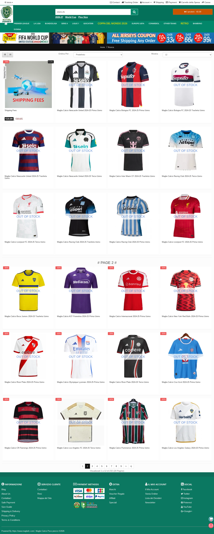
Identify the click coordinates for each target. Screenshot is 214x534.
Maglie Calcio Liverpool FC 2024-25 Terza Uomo (25, 242)
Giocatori (88, 23)
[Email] (211, 525)
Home (102, 47)
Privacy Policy (8, 515)
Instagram (188, 498)
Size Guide (6, 507)
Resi (39, 494)
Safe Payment (8, 502)
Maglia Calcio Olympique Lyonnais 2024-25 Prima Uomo (81, 382)
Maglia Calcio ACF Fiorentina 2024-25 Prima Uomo (78, 316)
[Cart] (211, 519)
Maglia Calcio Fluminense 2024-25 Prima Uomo (129, 448)
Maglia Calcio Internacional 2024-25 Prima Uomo (130, 316)
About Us (5, 494)
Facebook (187, 489)
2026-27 (59, 17)
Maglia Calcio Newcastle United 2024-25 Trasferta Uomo (26, 177)
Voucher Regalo (116, 494)
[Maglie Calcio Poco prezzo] (6, 24)
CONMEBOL (154, 23)
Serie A (64, 23)
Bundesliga (51, 23)
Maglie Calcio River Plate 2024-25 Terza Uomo (129, 382)
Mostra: (154, 54)
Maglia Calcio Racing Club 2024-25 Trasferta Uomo (78, 242)
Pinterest (187, 502)
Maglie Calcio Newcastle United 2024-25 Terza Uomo (79, 176)
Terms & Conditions (10, 520)
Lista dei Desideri (153, 498)
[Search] (134, 12)
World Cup (70, 17)
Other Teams (170, 23)
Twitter (186, 494)
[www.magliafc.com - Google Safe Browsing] (89, 504)
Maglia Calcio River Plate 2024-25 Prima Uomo (24, 382)
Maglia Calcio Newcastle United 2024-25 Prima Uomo (79, 110)
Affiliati (112, 498)
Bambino (197, 23)
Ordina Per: (64, 54)
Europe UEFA (138, 23)
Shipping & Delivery (10, 511)
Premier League (21, 23)
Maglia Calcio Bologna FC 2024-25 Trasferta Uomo (183, 110)
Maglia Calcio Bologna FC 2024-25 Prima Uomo (129, 110)
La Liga (37, 23)
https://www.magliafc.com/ (23, 531)
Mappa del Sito (44, 498)
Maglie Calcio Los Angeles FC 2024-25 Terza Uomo (78, 448)
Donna (17, 29)
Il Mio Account (152, 489)
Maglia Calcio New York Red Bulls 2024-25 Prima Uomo (185, 316)
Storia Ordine (151, 494)
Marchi (112, 489)
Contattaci (6, 498)
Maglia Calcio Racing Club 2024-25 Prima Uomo (129, 242)
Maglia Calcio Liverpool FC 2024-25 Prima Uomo (182, 242)
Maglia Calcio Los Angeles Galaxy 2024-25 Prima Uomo (185, 448)
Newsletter (150, 502)
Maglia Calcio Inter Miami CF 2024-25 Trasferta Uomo (132, 176)
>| (131, 466)
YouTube (187, 507)
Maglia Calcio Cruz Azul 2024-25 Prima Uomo (181, 382)
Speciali (113, 502)
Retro (185, 23)
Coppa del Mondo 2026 (112, 23)
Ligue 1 (75, 23)
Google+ (188, 511)
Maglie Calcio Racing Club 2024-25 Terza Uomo (182, 176)
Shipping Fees (11, 110)
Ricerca (111, 47)
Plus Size (83, 17)
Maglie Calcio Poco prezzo (47, 531)
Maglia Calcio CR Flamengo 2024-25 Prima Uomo (25, 448)
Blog (3, 489)
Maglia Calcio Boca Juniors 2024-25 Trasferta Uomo (27, 316)
